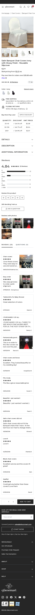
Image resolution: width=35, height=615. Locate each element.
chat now (19, 529)
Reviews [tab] (7, 244)
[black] (13, 93)
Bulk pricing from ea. (12, 71)
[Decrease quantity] (4, 501)
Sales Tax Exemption (9, 554)
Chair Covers (15, 13)
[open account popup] (24, 7)
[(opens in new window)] (5, 604)
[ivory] (8, 93)
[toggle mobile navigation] (3, 7)
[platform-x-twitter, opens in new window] (15, 597)
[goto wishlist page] (28, 7)
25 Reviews (14, 82)
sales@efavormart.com (23, 524)
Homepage (5, 13)
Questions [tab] (22, 244)
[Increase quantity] (13, 501)
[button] (6, 53)
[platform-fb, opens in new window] (11, 597)
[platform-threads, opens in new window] (7, 597)
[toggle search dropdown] (20, 7)
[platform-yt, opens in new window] (20, 597)
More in (28, 89)
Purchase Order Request (10, 550)
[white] (4, 93)
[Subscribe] (31, 517)
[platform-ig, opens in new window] (3, 597)
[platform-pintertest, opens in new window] (24, 597)
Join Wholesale (7, 546)
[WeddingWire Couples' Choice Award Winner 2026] (11, 604)
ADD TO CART (25, 502)
